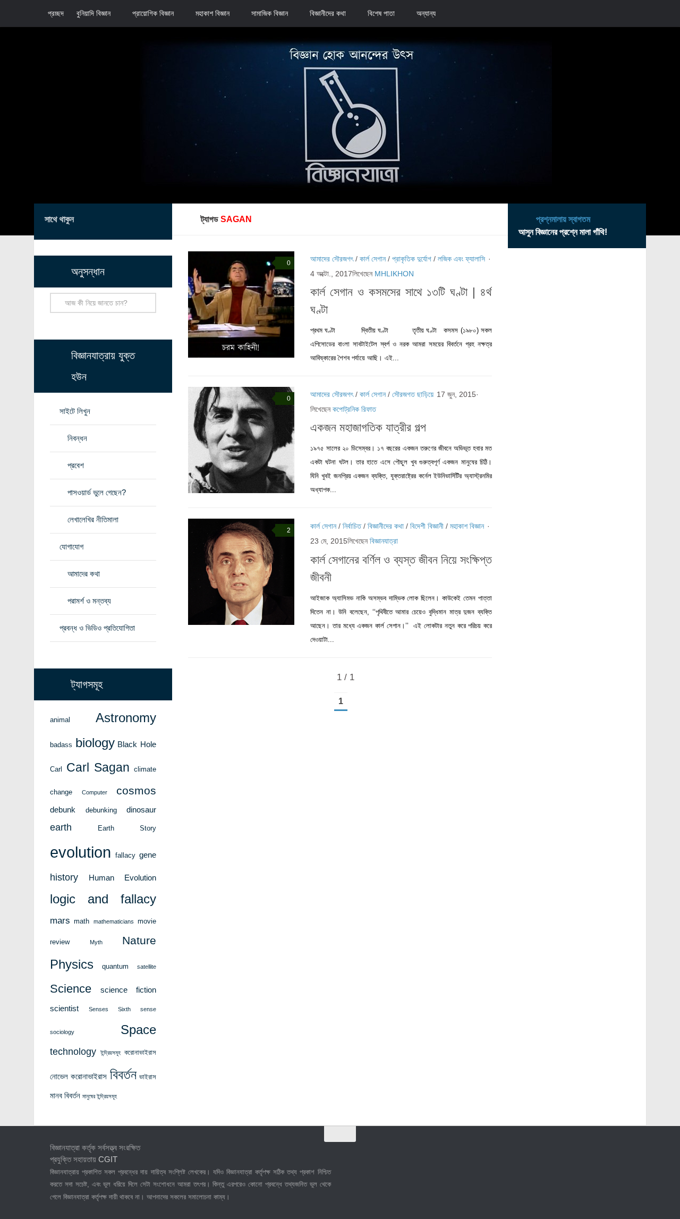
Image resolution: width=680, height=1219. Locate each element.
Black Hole (136, 744)
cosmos (136, 790)
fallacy (125, 855)
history (64, 877)
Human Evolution (123, 878)
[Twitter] (121, 221)
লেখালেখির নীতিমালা (92, 519)
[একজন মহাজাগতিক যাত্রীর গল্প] (241, 440)
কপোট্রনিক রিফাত (354, 409)
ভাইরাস (147, 1077)
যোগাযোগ (71, 546)
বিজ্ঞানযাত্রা (384, 541)
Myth (96, 942)
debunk (62, 810)
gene (147, 855)
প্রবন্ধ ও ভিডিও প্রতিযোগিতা (97, 627)
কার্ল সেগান (373, 259)
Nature (139, 940)
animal (60, 720)
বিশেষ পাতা (381, 13)
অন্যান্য (426, 13)
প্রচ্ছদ (56, 13)
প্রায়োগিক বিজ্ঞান (153, 13)
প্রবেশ (75, 465)
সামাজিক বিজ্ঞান (269, 13)
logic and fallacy (103, 899)
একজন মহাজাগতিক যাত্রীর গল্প (368, 427)
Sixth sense (137, 1009)
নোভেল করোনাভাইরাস (78, 1076)
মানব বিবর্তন (65, 1095)
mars (60, 920)
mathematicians (114, 921)
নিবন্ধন (77, 438)
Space (138, 1029)
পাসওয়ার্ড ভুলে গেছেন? (96, 492)
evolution (80, 852)
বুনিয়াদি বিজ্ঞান (93, 13)
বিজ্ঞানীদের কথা (328, 13)
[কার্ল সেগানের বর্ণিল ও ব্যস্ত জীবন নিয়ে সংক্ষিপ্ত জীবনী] (241, 572)
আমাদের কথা (83, 573)
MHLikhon (394, 273)
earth (61, 827)
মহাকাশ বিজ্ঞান (213, 13)
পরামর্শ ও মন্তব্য (89, 600)
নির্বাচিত (352, 526)
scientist (64, 1008)
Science (70, 988)
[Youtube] (155, 221)
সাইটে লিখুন (75, 411)
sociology (62, 1032)
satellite (146, 966)
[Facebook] (104, 221)
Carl (56, 769)
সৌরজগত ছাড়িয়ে (413, 394)
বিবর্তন (123, 1075)
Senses (98, 1009)
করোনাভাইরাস (140, 1052)
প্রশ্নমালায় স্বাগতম (563, 219)
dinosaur (141, 810)
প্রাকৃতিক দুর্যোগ (411, 259)
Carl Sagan (98, 767)
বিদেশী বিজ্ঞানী (427, 526)
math (81, 921)
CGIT (107, 1159)
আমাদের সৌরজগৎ (331, 259)
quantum (115, 966)
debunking (101, 810)
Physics (72, 964)
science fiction (128, 990)
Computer (94, 792)
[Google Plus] (138, 221)
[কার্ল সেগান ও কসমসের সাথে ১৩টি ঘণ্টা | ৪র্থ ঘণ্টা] (241, 304)
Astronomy (126, 718)
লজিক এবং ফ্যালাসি (461, 259)
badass (61, 745)
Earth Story (127, 828)
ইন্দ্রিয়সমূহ (110, 1052)
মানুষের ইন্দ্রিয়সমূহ (99, 1096)
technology (73, 1051)
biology (95, 743)
